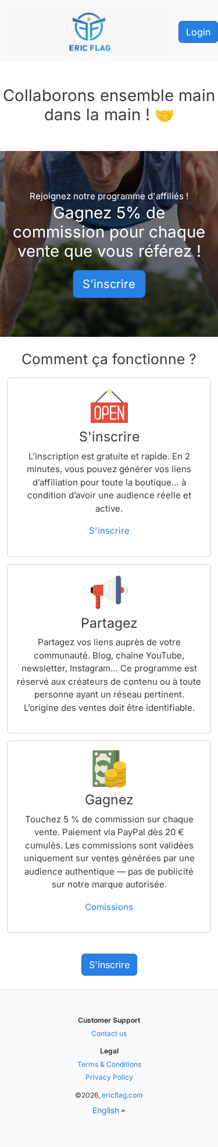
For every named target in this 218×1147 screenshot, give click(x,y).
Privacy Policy (109, 1077)
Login (198, 32)
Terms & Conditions (109, 1064)
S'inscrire (109, 284)
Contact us (109, 1033)
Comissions (109, 906)
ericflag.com (122, 1095)
